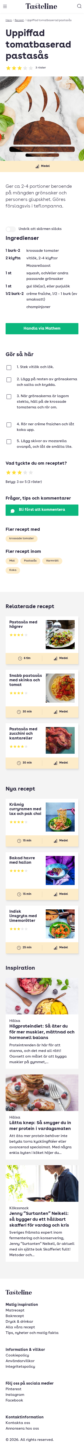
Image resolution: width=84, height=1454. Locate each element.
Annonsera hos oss (22, 1429)
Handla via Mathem (42, 329)
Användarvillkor (20, 1361)
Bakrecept (15, 1316)
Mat (12, 560)
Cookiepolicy (17, 1355)
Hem (9, 20)
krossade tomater (21, 538)
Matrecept (15, 1310)
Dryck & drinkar (19, 1322)
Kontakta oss (18, 1423)
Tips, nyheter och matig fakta (32, 1333)
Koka (12, 570)
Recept (19, 20)
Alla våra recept (20, 1327)
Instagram (15, 1395)
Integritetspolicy (20, 1367)
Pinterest (13, 1389)
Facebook (14, 1400)
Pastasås (30, 560)
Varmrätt (52, 560)
